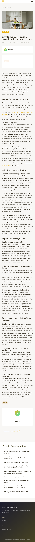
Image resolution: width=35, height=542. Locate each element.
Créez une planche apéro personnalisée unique (17, 477)
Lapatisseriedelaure (9, 507)
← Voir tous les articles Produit (11, 431)
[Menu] (31, 1)
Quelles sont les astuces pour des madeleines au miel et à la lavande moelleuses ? (17, 472)
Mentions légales (6, 529)
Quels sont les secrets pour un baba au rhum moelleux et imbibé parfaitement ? (16, 466)
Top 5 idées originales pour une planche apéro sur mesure (17, 452)
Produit (9, 7)
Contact (4, 532)
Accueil (4, 7)
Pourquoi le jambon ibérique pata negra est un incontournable (17, 457)
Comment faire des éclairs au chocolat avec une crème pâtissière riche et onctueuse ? (17, 486)
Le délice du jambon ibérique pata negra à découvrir (16, 492)
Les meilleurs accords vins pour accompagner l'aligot (17, 481)
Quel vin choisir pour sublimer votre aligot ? (16, 462)
